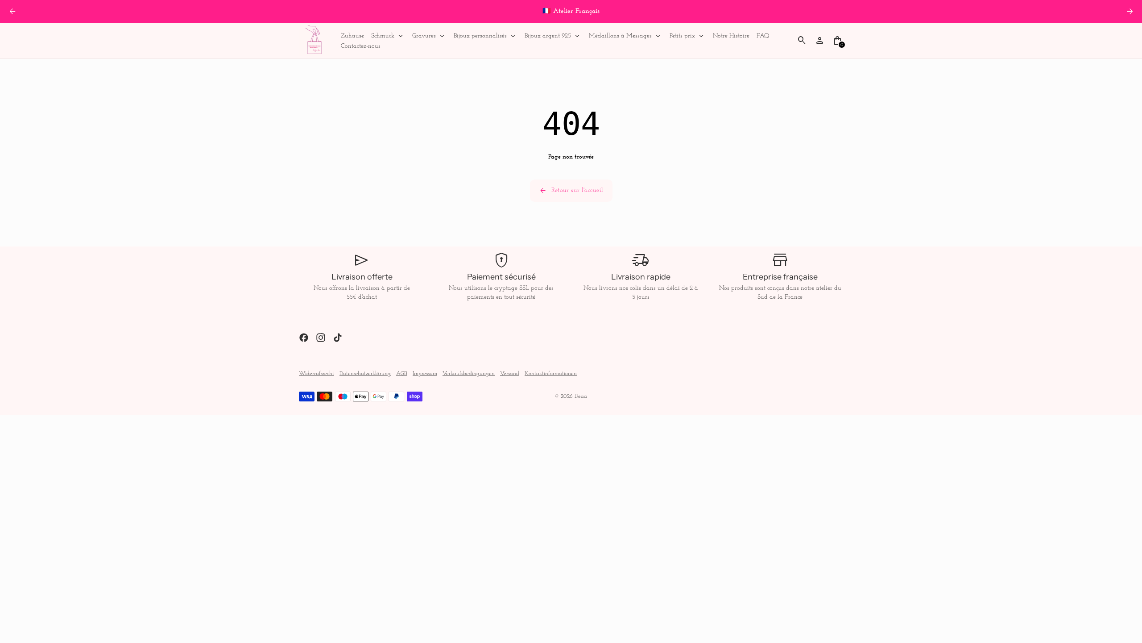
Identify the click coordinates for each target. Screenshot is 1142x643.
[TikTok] (338, 337)
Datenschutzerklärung (365, 373)
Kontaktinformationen (551, 373)
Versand (509, 373)
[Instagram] (321, 337)
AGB (401, 373)
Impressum (425, 373)
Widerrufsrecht (316, 373)
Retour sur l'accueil (571, 191)
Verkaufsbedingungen (469, 373)
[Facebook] (304, 337)
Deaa (581, 396)
